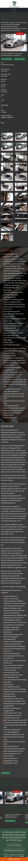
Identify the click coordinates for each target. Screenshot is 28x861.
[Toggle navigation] (14, 9)
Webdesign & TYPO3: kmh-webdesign (14, 856)
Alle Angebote (5, 773)
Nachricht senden (19, 59)
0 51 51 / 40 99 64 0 (14, 845)
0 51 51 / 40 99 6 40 (6, 59)
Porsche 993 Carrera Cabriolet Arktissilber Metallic (14, 809)
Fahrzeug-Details (10, 822)
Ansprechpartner (14, 859)
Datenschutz (21, 854)
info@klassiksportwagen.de (14, 850)
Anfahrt (6, 854)
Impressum (13, 854)
